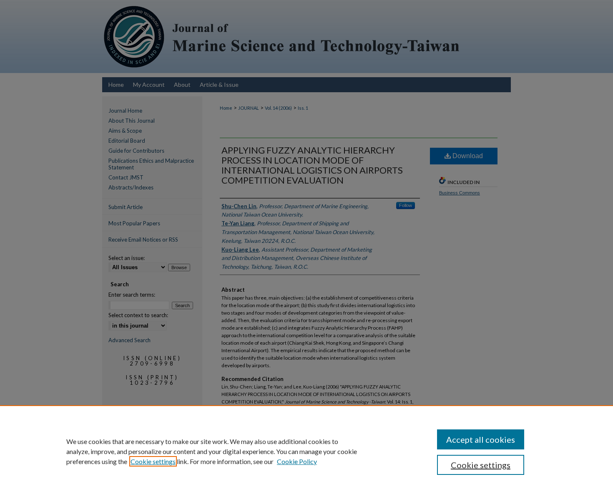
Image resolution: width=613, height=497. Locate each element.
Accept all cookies (480, 439)
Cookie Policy (297, 461)
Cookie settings (153, 461)
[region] (306, 451)
